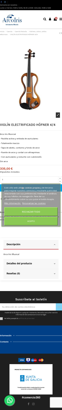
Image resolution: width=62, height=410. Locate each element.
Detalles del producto (19, 263)
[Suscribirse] (59, 307)
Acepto (31, 221)
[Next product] (61, 33)
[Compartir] (1, 199)
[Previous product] (60, 33)
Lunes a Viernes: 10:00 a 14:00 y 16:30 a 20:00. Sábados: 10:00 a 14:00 (25, 8)
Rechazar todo (31, 211)
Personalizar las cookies (34, 203)
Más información (12, 203)
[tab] (31, 245)
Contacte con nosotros (9, 5)
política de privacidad (26, 318)
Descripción (13, 244)
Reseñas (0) (13, 273)
